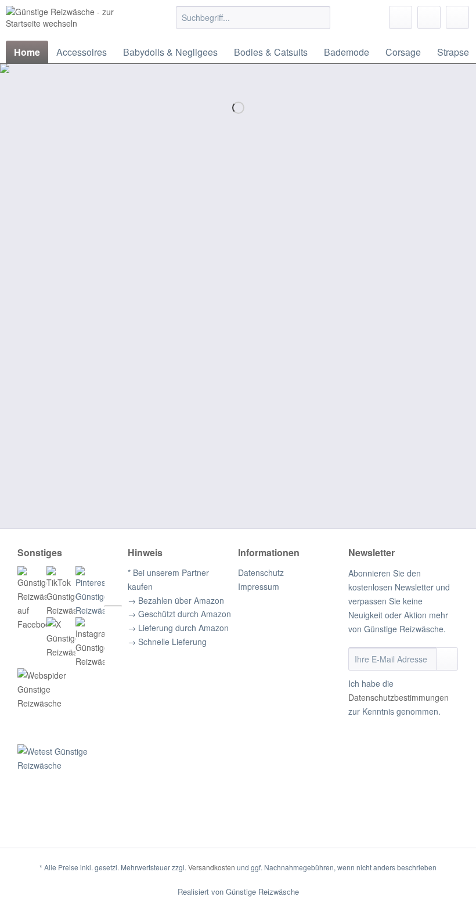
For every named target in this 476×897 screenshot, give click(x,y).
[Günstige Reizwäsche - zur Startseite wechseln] (72, 20)
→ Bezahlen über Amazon (176, 600)
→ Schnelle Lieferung (167, 641)
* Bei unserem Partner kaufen (168, 579)
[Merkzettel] (400, 17)
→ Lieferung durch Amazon (178, 627)
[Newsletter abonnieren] (447, 659)
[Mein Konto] (429, 17)
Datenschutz (261, 572)
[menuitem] (253, 23)
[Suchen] (319, 17)
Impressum (258, 586)
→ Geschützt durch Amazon (179, 613)
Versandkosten (211, 867)
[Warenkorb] (457, 17)
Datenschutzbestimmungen (398, 697)
